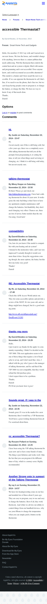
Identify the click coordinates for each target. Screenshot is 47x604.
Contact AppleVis (9, 567)
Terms (9, 583)
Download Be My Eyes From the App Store (12, 552)
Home (4, 20)
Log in (4, 113)
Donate (5, 542)
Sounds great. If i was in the (25, 400)
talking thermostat (19, 178)
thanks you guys (18, 331)
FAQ (4, 563)
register (13, 113)
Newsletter (6, 558)
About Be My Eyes (10, 546)
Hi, (10, 129)
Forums (16, 20)
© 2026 (29, 580)
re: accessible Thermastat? (24, 436)
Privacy (16, 583)
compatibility (16, 231)
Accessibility (38, 580)
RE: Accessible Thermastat (24, 283)
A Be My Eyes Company (30, 583)
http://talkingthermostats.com (19, 194)
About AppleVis (8, 535)
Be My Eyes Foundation (12, 539)
